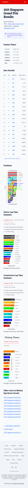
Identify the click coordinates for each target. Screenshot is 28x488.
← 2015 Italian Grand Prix (12, 426)
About (8, 460)
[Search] (25, 2)
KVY (13, 98)
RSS (13, 130)
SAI (13, 110)
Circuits (7, 452)
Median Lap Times (19, 220)
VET (13, 79)
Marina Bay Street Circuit (16, 24)
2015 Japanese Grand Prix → (13, 432)
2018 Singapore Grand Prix (12, 400)
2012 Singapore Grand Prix (12, 414)
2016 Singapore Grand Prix (12, 406)
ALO (13, 142)
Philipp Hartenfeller (18, 483)
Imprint (20, 460)
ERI (13, 118)
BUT (13, 138)
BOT (13, 95)
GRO (13, 126)
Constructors (7, 449)
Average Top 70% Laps (9, 224)
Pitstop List (7, 345)
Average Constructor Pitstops (11, 341)
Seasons (13, 445)
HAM (13, 146)
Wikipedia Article (9, 28)
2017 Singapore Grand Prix (12, 403)
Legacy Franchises (19, 449)
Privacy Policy (14, 463)
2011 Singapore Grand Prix (12, 417)
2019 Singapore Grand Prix (12, 397)
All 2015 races (8, 429)
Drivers (21, 445)
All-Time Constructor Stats (11, 456)
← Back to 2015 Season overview (12, 158)
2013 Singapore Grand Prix (12, 411)
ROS (13, 91)
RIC (13, 83)
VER (13, 106)
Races (6, 445)
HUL (13, 154)
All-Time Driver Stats (17, 452)
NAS (13, 114)
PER (13, 102)
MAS (13, 150)
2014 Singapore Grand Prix (12, 408)
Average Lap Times (8, 220)
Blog (23, 456)
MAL (13, 122)
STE (13, 134)
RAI (13, 87)
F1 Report (5, 2)
